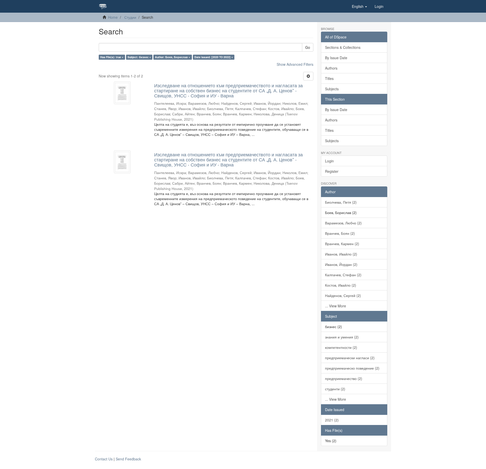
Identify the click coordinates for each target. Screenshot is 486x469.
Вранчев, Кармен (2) (342, 243)
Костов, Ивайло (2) (340, 285)
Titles (329, 78)
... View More (335, 305)
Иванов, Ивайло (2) (341, 254)
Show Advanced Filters (295, 64)
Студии (130, 17)
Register (331, 171)
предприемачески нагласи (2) (350, 357)
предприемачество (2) (343, 378)
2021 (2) (332, 419)
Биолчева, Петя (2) (341, 202)
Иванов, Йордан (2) (341, 264)
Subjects (332, 88)
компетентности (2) (341, 347)
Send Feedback (128, 458)
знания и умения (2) (342, 336)
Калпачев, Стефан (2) (343, 274)
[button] (359, 6)
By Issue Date (336, 57)
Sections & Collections (342, 47)
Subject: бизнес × (139, 57)
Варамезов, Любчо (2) (343, 222)
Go (307, 47)
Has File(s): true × (111, 57)
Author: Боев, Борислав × (172, 57)
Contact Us (104, 458)
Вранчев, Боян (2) (340, 233)
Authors (331, 68)
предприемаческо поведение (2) (352, 368)
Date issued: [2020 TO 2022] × (213, 57)
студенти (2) (335, 388)
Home (113, 17)
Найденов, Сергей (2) (343, 295)
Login (329, 160)
